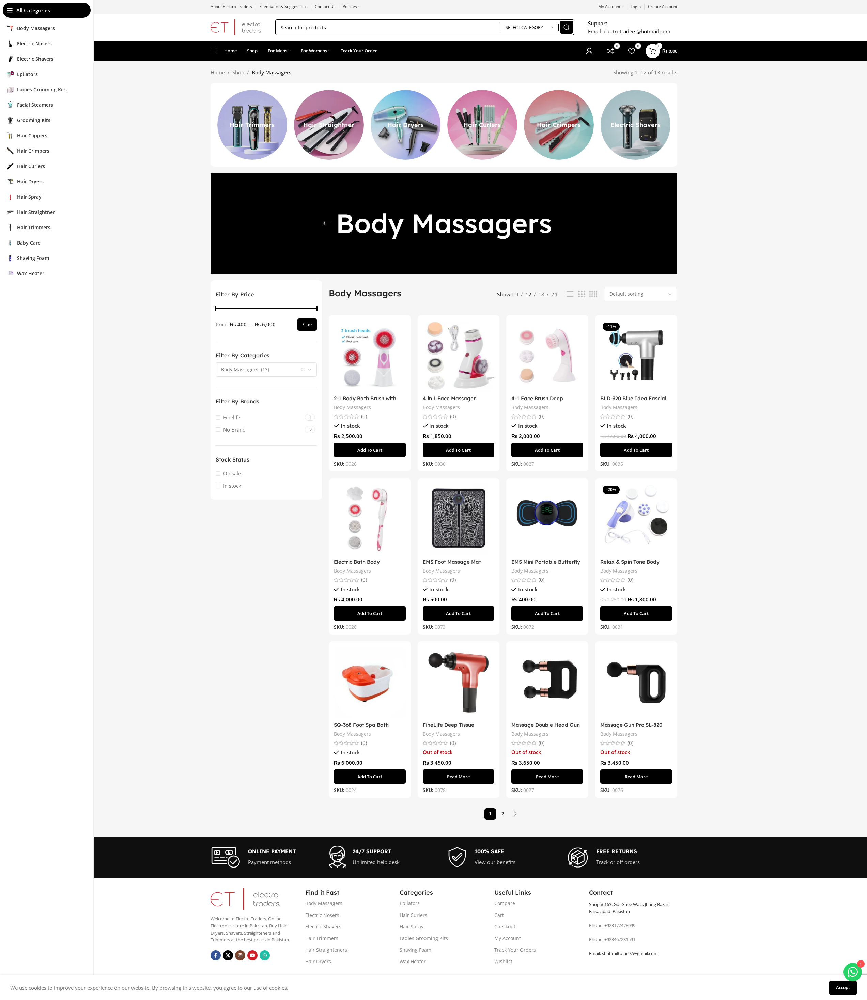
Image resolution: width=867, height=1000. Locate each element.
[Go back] (327, 223)
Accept (843, 987)
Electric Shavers (323, 926)
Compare (504, 903)
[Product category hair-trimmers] (252, 125)
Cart (499, 915)
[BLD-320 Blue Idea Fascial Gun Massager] (636, 356)
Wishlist (503, 961)
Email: (623, 953)
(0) (364, 416)
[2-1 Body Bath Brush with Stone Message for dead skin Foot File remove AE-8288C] (370, 356)
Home (218, 72)
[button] (370, 450)
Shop (238, 72)
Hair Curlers (413, 915)
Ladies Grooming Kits (424, 938)
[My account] (589, 51)
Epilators (410, 903)
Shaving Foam (415, 950)
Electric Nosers (322, 915)
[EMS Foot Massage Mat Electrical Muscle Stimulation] (459, 519)
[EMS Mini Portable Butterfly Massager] (547, 519)
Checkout (504, 926)
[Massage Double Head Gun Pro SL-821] (547, 682)
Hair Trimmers (321, 938)
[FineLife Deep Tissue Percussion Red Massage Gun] (459, 682)
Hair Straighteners (326, 950)
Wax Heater (413, 961)
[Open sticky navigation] (214, 51)
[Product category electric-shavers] (635, 125)
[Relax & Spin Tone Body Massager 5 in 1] (636, 519)
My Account (507, 938)
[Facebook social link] (216, 955)
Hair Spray (411, 926)
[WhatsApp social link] (265, 955)
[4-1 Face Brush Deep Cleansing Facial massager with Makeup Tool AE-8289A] (547, 356)
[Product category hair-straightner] (329, 125)
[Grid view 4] (593, 294)
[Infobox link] (266, 857)
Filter (307, 324)
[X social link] (228, 955)
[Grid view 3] (581, 294)
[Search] (566, 27)
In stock (232, 485)
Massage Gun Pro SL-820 (631, 725)
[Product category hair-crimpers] (559, 125)
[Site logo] (236, 26)
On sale (232, 473)
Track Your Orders (515, 950)
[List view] (570, 294)
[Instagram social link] (240, 955)
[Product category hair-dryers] (405, 125)
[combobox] (266, 369)
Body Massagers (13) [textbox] (245, 369)
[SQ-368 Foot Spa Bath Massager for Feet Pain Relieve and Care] (370, 682)
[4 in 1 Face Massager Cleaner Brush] (459, 356)
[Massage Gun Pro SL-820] (636, 682)
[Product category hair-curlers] (482, 125)
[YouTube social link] (252, 955)
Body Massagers (352, 407)
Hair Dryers (318, 961)
